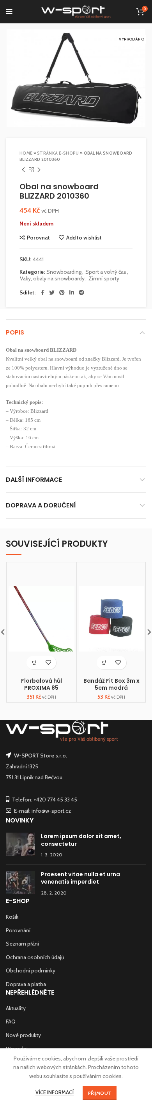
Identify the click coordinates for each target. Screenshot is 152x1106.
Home (25, 153)
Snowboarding (63, 272)
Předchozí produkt (23, 170)
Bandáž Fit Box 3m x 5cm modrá (111, 684)
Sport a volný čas (105, 272)
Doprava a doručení (41, 505)
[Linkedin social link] (71, 292)
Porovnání (18, 930)
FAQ (11, 1021)
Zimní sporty (103, 278)
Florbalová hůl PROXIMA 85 (41, 684)
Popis (15, 332)
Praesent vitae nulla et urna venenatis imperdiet (80, 878)
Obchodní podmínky (30, 970)
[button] (34, 662)
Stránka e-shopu (58, 153)
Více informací (54, 1092)
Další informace (34, 479)
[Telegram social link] (81, 292)
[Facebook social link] (43, 292)
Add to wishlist (84, 237)
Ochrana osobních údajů (35, 957)
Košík (12, 916)
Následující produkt (39, 170)
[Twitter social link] (52, 292)
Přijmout (99, 1093)
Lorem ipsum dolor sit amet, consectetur (81, 840)
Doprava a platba (26, 984)
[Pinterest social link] (62, 292)
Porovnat (38, 237)
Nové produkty (23, 1035)
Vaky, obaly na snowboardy (52, 278)
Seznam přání (22, 943)
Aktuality (16, 1008)
